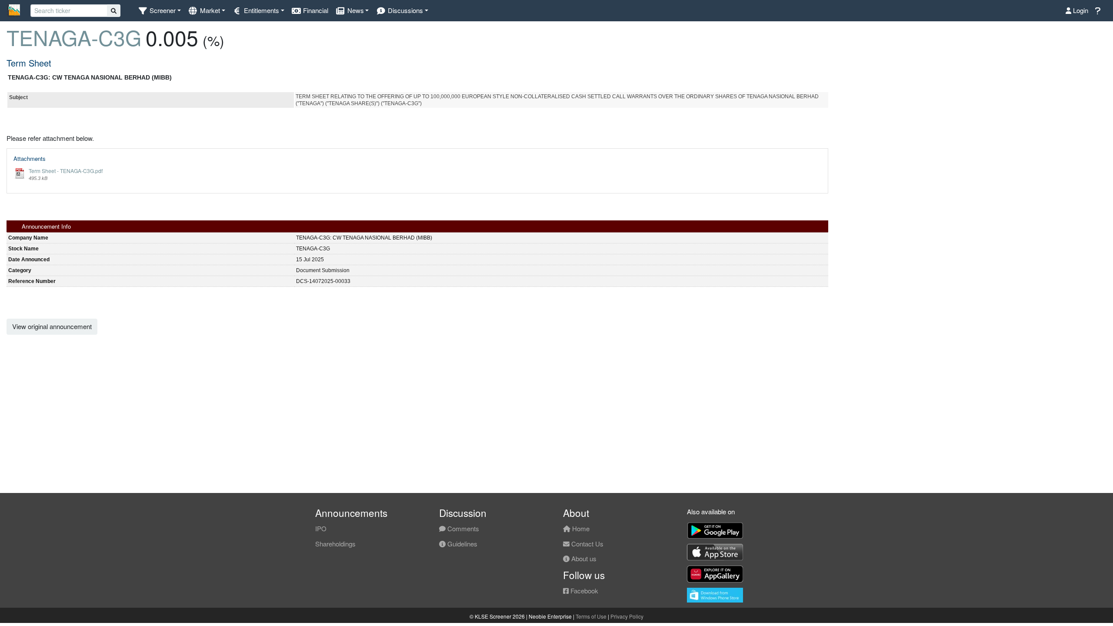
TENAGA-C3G (74, 37)
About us (583, 558)
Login (1079, 10)
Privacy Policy (626, 616)
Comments (462, 528)
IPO (321, 528)
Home (580, 528)
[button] (159, 10)
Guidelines (461, 543)
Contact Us (586, 543)
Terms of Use (591, 616)
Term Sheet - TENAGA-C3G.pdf (66, 170)
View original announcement (52, 326)
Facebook (583, 590)
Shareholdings (335, 543)
